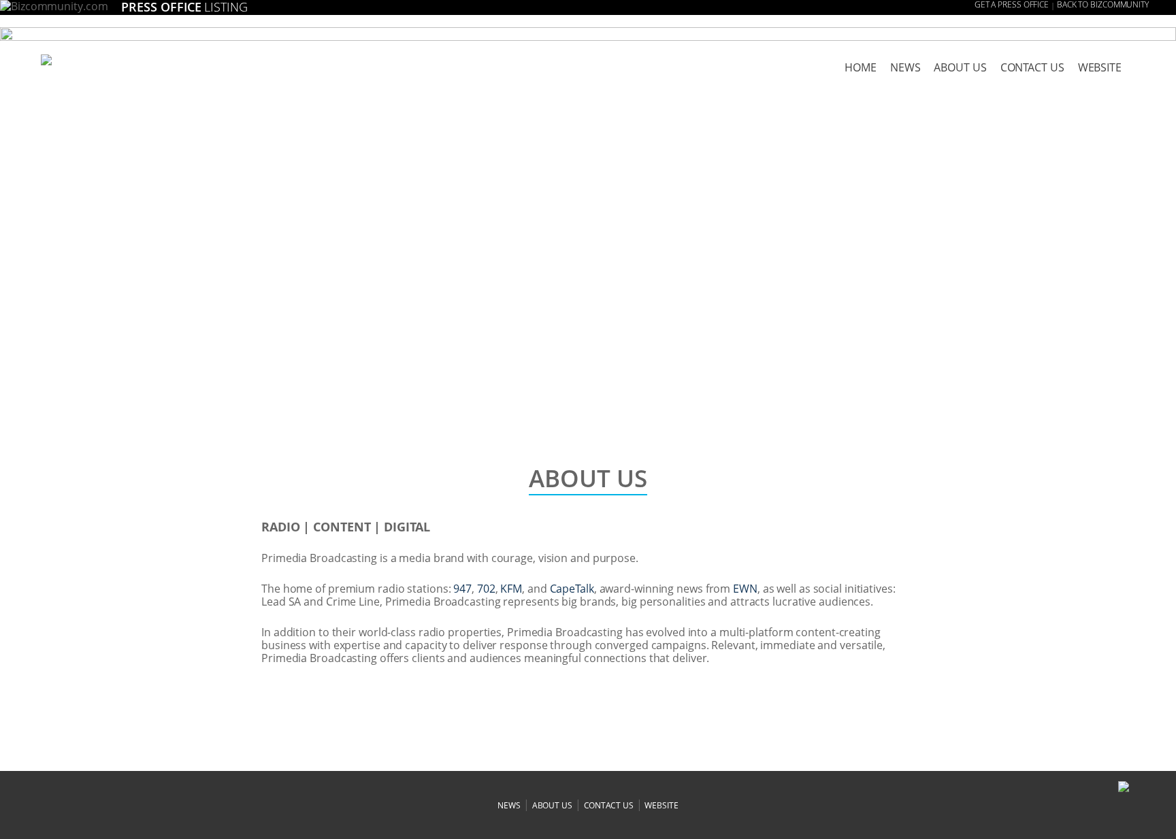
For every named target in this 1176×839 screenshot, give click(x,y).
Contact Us (1032, 67)
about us (960, 67)
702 (486, 588)
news (905, 67)
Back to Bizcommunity (1103, 5)
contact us (609, 805)
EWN (745, 588)
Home (861, 67)
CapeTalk (572, 588)
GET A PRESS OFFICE (1012, 5)
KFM (511, 588)
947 (462, 588)
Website (1100, 67)
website (661, 805)
